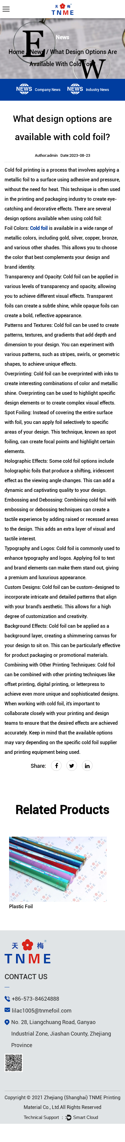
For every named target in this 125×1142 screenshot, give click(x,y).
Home (16, 51)
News (37, 51)
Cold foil (39, 228)
